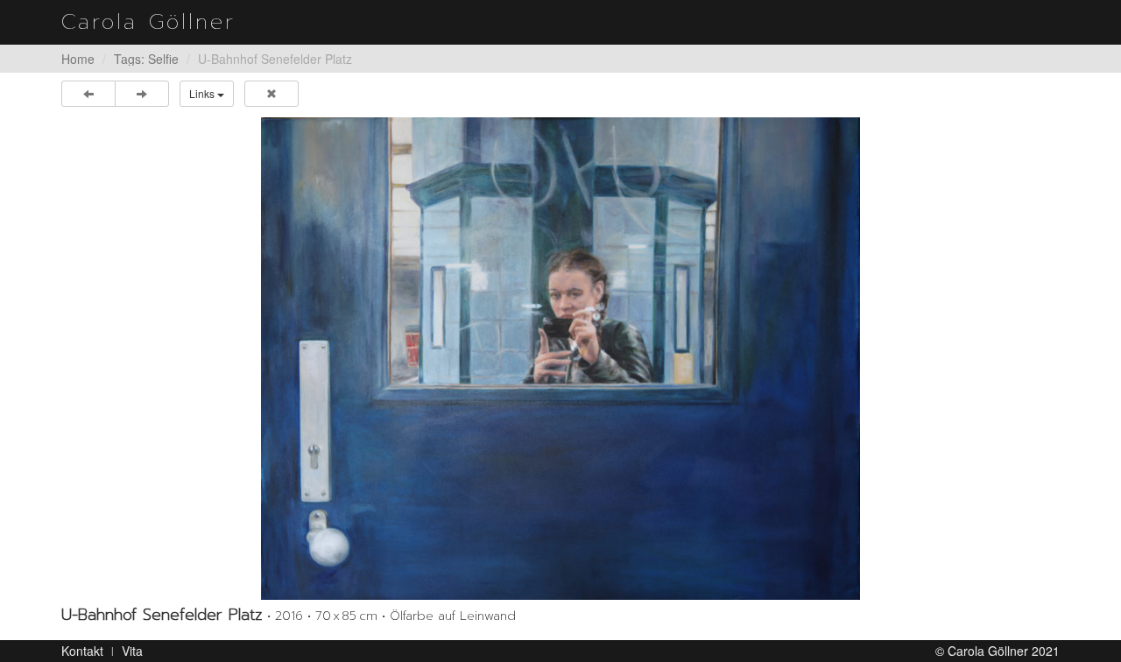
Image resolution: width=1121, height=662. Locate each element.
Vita (132, 650)
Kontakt (82, 650)
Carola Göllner (148, 22)
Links (203, 93)
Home (78, 58)
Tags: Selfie (146, 58)
